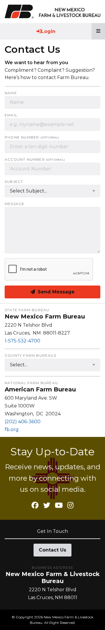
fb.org (12, 429)
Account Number (35, 159)
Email (11, 115)
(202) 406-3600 (23, 421)
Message (14, 204)
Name (11, 93)
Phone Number (32, 137)
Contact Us (52, 550)
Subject (14, 181)
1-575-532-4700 (22, 341)
